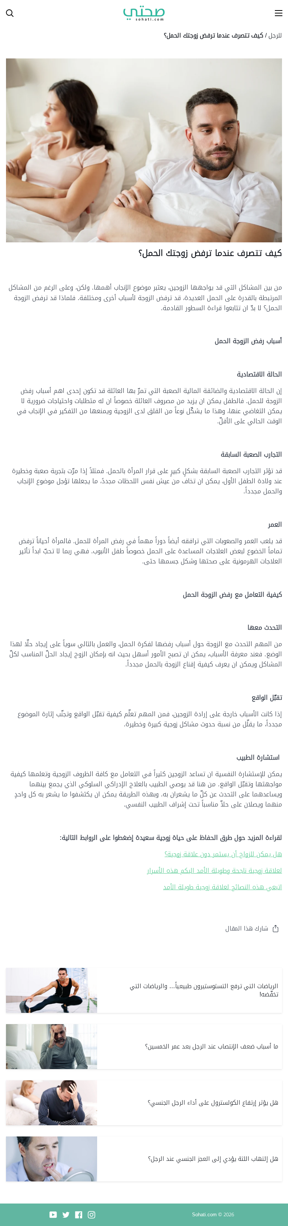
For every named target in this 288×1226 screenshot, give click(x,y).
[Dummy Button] (43, 13)
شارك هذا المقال (246, 928)
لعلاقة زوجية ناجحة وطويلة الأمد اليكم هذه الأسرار (214, 871)
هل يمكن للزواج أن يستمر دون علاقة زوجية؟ (223, 854)
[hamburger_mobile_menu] (275, 13)
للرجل (275, 35)
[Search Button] (7, 13)
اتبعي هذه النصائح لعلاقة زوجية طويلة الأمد (222, 887)
